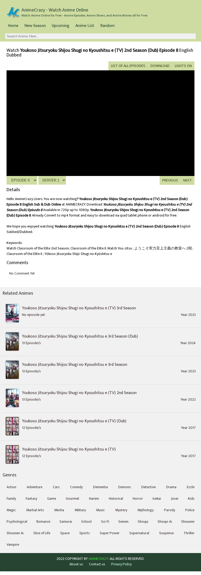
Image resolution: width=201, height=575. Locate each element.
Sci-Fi (105, 522)
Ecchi (190, 487)
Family (11, 499)
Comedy (76, 487)
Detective (148, 487)
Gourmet (72, 499)
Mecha (59, 510)
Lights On (183, 66)
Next (187, 180)
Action (11, 487)
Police (189, 510)
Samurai (65, 522)
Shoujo (143, 522)
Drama (171, 487)
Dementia (100, 487)
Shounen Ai (15, 533)
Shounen (187, 522)
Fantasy (31, 499)
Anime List (84, 25)
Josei (174, 499)
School (86, 522)
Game (51, 499)
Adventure (34, 487)
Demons (124, 487)
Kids (191, 499)
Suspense (166, 533)
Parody (169, 510)
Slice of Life (41, 533)
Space (65, 533)
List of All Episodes (128, 66)
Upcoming (60, 25)
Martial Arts (35, 510)
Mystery (121, 510)
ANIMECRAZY (98, 559)
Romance (43, 522)
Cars (56, 487)
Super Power (110, 533)
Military (80, 510)
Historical (116, 499)
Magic (11, 510)
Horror (138, 499)
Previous (170, 180)
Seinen (123, 522)
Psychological (17, 522)
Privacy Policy (121, 564)
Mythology (145, 510)
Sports (84, 533)
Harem (94, 499)
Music (100, 510)
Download (160, 66)
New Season (35, 25)
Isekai (157, 499)
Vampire (13, 545)
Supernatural (139, 533)
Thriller (188, 533)
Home (13, 25)
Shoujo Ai (165, 522)
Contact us (97, 564)
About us (76, 564)
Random (107, 25)
